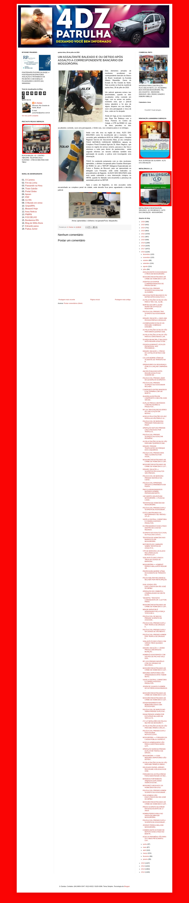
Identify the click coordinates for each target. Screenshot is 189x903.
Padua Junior (31, 229)
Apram (28, 194)
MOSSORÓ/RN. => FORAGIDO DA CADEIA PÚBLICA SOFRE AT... (155, 738)
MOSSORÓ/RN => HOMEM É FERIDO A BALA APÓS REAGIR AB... (155, 566)
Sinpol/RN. (30, 206)
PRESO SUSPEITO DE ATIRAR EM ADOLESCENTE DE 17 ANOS (154, 809)
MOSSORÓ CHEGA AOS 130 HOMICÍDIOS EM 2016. (153, 786)
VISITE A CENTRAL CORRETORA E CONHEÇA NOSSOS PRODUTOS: (154, 521)
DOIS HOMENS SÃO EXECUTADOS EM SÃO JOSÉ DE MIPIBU (154, 797)
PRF (27, 197)
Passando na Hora (33, 186)
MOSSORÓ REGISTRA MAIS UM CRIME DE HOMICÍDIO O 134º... (155, 669)
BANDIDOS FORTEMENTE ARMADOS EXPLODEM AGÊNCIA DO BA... (152, 781)
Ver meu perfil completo (30, 116)
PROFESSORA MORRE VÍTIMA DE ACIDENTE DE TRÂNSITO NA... (154, 573)
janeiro (145, 859)
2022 (143, 234)
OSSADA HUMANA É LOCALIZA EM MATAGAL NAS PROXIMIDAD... (154, 346)
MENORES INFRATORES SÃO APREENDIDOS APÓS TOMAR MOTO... (154, 675)
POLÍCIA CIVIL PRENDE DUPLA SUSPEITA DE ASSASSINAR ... (154, 509)
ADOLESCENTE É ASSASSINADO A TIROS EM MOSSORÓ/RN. (155, 273)
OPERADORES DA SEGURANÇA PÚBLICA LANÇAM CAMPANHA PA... (155, 366)
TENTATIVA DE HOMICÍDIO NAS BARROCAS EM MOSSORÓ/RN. (154, 539)
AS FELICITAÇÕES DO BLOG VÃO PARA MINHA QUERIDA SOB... (155, 331)
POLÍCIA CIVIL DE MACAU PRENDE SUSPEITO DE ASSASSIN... (152, 618)
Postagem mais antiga (122, 300)
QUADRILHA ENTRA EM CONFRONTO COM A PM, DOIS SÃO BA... (155, 398)
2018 (143, 246)
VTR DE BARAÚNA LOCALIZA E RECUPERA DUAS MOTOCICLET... (154, 553)
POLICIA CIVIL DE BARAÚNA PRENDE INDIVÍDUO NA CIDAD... (153, 478)
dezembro (146, 254)
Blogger (127, 886)
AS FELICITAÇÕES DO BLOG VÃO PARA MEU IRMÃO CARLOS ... (155, 727)
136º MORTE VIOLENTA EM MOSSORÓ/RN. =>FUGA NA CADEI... (153, 498)
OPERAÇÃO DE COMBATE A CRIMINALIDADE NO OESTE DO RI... (154, 593)
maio (145, 847)
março (145, 853)
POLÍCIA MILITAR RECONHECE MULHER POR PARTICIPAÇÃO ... (155, 580)
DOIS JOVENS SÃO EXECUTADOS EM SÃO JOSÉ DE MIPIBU (154, 586)
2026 (143, 222)
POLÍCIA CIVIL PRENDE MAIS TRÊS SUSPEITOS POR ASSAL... (153, 455)
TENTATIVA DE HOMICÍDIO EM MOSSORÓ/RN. (153, 504)
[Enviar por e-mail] (86, 227)
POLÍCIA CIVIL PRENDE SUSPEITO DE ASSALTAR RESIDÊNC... (153, 436)
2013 (143, 869)
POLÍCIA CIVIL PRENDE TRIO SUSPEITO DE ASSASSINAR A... (154, 313)
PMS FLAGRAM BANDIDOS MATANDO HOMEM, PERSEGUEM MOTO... (152, 491)
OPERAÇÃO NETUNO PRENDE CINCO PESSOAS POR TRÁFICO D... (154, 430)
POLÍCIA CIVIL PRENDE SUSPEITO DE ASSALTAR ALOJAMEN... (153, 290)
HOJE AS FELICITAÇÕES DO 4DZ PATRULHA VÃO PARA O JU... (154, 417)
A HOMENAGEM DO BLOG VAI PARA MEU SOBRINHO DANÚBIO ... (153, 325)
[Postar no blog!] (89, 227)
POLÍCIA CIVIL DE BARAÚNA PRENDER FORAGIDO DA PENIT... (153, 423)
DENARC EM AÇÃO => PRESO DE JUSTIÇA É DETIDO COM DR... (154, 353)
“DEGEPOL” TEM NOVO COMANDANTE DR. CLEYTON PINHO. (154, 600)
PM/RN (28, 214)
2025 (143, 225)
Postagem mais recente (66, 300)
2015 (143, 863)
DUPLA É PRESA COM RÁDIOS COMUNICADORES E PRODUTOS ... (154, 405)
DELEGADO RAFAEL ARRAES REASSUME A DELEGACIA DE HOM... (154, 769)
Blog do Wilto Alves (34, 223)
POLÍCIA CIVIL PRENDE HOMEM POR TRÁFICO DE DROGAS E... (154, 636)
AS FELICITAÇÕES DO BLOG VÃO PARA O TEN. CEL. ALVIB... (155, 301)
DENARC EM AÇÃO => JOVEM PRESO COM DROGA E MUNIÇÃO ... (154, 650)
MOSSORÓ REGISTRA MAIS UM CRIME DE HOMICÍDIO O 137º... (155, 465)
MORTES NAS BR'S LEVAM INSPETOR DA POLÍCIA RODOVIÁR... (152, 307)
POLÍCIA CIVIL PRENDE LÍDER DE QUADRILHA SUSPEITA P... (154, 379)
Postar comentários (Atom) (73, 303)
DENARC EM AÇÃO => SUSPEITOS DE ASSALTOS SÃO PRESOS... (153, 471)
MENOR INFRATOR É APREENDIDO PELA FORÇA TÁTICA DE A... (154, 611)
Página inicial (95, 300)
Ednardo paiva (32, 226)
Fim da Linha (31, 183)
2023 (143, 231)
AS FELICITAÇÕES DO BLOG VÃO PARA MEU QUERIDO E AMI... (155, 442)
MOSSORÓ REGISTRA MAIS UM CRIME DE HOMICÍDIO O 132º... (155, 699)
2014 (143, 866)
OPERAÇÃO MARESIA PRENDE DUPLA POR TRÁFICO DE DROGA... (154, 751)
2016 (143, 252)
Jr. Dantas (70, 227)
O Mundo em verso (33, 203)
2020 (143, 240)
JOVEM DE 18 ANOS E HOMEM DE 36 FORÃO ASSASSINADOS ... (155, 688)
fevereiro (146, 856)
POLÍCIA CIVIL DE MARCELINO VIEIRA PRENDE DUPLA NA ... (154, 710)
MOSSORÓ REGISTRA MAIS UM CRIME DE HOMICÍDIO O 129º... (155, 803)
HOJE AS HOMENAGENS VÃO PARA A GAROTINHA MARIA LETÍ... (153, 744)
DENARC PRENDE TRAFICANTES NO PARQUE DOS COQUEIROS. (154, 448)
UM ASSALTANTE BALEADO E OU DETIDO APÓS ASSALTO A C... (155, 296)
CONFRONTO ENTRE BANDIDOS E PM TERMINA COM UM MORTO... (155, 391)
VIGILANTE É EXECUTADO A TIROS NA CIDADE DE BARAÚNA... (153, 559)
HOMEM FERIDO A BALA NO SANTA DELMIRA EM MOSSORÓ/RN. (153, 815)
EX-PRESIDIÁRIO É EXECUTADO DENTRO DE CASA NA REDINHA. (154, 528)
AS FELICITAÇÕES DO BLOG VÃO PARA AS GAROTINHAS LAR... (155, 335)
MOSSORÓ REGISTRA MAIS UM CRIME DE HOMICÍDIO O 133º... (155, 694)
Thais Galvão (31, 188)
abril (144, 850)
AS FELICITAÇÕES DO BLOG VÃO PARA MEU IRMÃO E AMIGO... (155, 763)
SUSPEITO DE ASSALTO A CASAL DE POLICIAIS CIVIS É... (155, 533)
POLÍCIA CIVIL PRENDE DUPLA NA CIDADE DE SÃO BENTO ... (154, 630)
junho (145, 844)
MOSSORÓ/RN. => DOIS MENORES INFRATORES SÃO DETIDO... (154, 757)
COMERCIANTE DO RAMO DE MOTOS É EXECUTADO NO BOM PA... (153, 832)
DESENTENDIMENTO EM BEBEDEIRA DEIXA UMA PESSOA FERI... (152, 704)
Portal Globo (31, 191)
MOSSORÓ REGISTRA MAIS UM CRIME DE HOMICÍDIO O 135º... (155, 605)
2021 (143, 237)
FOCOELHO (31, 217)
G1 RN (28, 200)
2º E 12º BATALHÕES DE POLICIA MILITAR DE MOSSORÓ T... (154, 722)
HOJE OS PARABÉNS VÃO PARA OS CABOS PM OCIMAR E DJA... (154, 838)
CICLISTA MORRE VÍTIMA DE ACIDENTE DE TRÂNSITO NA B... (154, 360)
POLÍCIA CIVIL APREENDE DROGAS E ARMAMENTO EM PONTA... (154, 485)
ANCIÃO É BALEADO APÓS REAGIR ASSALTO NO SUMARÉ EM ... (152, 373)
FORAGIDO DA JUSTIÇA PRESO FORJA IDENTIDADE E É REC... (155, 775)
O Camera (30, 180)
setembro (146, 263)
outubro (146, 260)
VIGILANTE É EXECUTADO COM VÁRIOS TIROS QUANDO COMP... (154, 643)
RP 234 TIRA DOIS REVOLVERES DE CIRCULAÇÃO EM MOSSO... (155, 411)
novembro (146, 257)
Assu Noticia (31, 212)
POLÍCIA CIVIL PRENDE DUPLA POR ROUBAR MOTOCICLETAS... (154, 732)
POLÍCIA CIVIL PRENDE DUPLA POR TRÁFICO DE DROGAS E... (154, 625)
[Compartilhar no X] (91, 227)
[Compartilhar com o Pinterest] (96, 227)
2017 (143, 249)
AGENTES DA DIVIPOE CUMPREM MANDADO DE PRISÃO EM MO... (153, 283)
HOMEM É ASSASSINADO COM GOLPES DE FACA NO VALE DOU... (154, 656)
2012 (143, 872)
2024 (143, 228)
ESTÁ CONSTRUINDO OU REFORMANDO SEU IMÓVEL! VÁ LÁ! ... (154, 514)
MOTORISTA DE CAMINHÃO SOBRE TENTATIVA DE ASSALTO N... (153, 546)
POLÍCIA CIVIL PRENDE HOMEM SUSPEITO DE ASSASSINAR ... (155, 791)
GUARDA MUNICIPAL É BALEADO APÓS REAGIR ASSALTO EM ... (155, 340)
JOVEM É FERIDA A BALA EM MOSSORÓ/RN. (153, 826)
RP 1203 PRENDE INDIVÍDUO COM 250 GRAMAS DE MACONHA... (153, 663)
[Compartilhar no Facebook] (94, 227)
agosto (145, 266)
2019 (143, 243)
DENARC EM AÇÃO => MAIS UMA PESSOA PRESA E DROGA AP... (155, 319)
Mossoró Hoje (31, 209)
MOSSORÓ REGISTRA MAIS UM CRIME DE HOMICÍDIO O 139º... (155, 278)
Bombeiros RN (32, 220)
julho (145, 269)
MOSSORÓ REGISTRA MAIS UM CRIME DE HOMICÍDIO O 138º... (155, 460)
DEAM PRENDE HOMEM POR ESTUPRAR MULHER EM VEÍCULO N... (153, 716)
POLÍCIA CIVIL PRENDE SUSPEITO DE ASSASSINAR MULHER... (154, 384)
